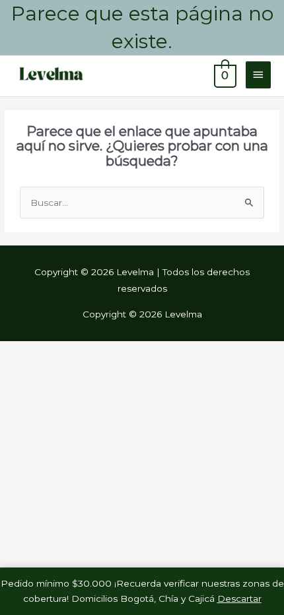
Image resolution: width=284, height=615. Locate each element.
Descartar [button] (239, 598)
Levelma (143, 74)
